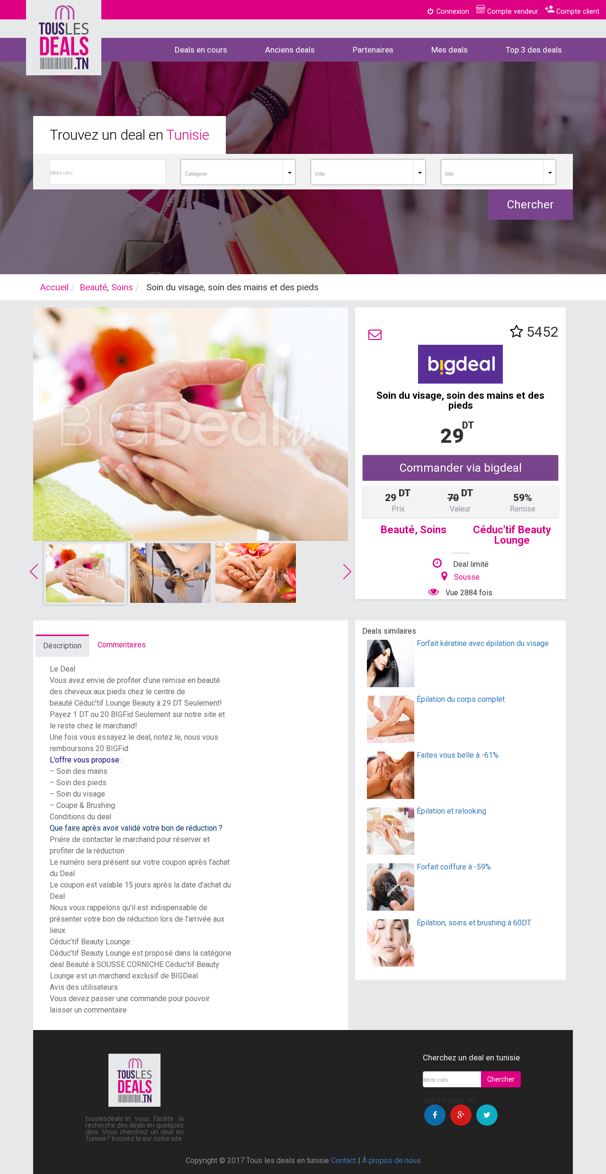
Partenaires (373, 49)
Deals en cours (201, 49)
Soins (122, 287)
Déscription (62, 645)
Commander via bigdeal (461, 468)
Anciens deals (290, 49)
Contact (343, 1160)
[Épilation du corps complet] (390, 740)
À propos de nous (391, 1160)
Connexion (452, 12)
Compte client (576, 12)
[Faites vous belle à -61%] (390, 796)
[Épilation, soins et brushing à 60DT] (390, 963)
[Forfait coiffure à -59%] (390, 908)
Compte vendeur (511, 12)
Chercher (530, 204)
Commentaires (122, 644)
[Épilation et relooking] (390, 852)
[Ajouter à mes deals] (516, 331)
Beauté (93, 287)
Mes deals (449, 49)
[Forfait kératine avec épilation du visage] (390, 684)
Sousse (467, 577)
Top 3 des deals (534, 49)
